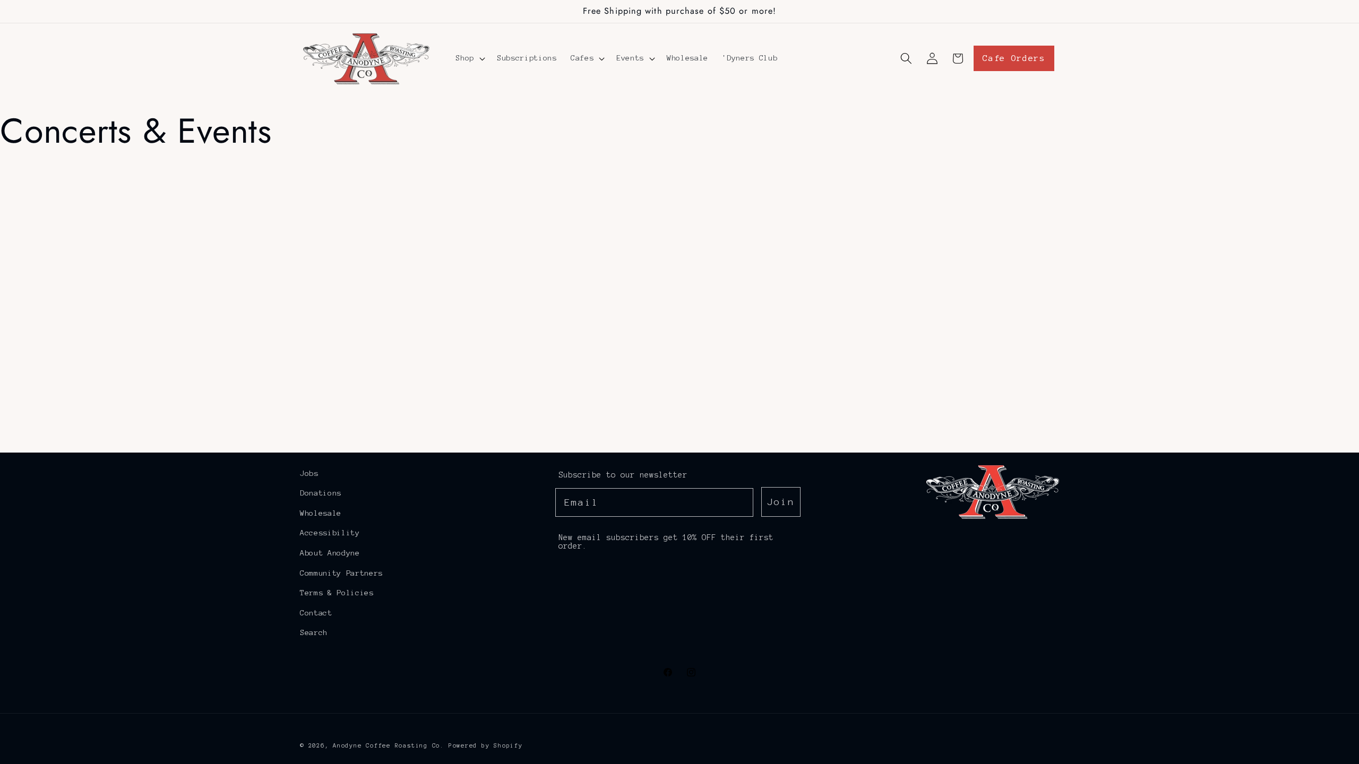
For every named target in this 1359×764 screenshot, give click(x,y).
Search (314, 632)
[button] (469, 58)
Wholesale (320, 513)
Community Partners (341, 573)
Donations (320, 493)
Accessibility (330, 532)
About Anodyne (330, 553)
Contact (316, 613)
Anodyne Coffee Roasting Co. (388, 745)
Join (781, 502)
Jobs (309, 473)
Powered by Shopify (486, 745)
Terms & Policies (337, 592)
